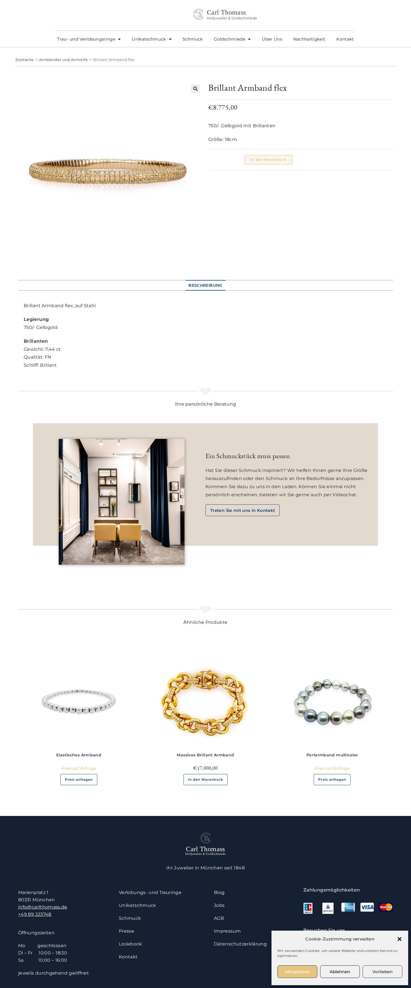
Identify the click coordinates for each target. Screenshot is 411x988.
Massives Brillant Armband (205, 755)
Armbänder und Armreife (63, 59)
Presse (126, 931)
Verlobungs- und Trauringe (150, 892)
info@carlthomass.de (42, 907)
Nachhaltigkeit (309, 39)
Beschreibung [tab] (205, 285)
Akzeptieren (297, 971)
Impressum (227, 931)
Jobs (219, 905)
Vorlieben (382, 971)
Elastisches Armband (78, 755)
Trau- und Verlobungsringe (86, 39)
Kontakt (345, 39)
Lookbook (130, 944)
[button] (399, 939)
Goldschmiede (229, 39)
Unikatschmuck (149, 39)
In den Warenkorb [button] (205, 779)
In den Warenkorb (269, 159)
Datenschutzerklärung (240, 944)
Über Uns (272, 39)
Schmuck (193, 39)
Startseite (24, 59)
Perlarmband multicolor (332, 755)
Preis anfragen (79, 779)
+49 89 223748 (34, 914)
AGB (219, 918)
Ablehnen (340, 971)
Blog (219, 892)
